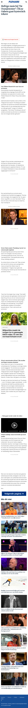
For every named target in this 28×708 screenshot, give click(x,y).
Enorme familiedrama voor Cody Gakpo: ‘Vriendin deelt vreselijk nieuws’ (12, 517)
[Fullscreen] (22, 431)
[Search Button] (26, 2)
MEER (2, 699)
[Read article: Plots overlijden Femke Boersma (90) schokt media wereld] (14, 601)
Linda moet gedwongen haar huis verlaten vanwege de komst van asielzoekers (13, 535)
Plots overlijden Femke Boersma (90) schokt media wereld (12, 610)
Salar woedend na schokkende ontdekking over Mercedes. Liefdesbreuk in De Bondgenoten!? (13, 629)
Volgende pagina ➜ (14, 493)
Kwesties (3, 697)
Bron (2, 488)
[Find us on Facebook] (1, 700)
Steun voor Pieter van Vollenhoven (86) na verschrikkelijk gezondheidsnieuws (13, 687)
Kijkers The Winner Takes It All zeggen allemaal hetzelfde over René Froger (12, 554)
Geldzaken (22, 697)
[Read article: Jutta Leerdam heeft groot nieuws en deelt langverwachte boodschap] (14, 640)
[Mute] (25, 431)
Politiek (15, 697)
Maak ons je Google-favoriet (11, 39)
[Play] (14, 425)
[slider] (13, 431)
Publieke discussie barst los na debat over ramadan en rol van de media (13, 573)
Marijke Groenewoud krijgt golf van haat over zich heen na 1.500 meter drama (13, 591)
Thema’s (9, 697)
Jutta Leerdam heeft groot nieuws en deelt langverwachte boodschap (13, 649)
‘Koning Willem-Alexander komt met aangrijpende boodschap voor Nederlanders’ (12, 668)
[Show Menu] (1, 2)
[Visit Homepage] (14, 2)
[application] (14, 425)
